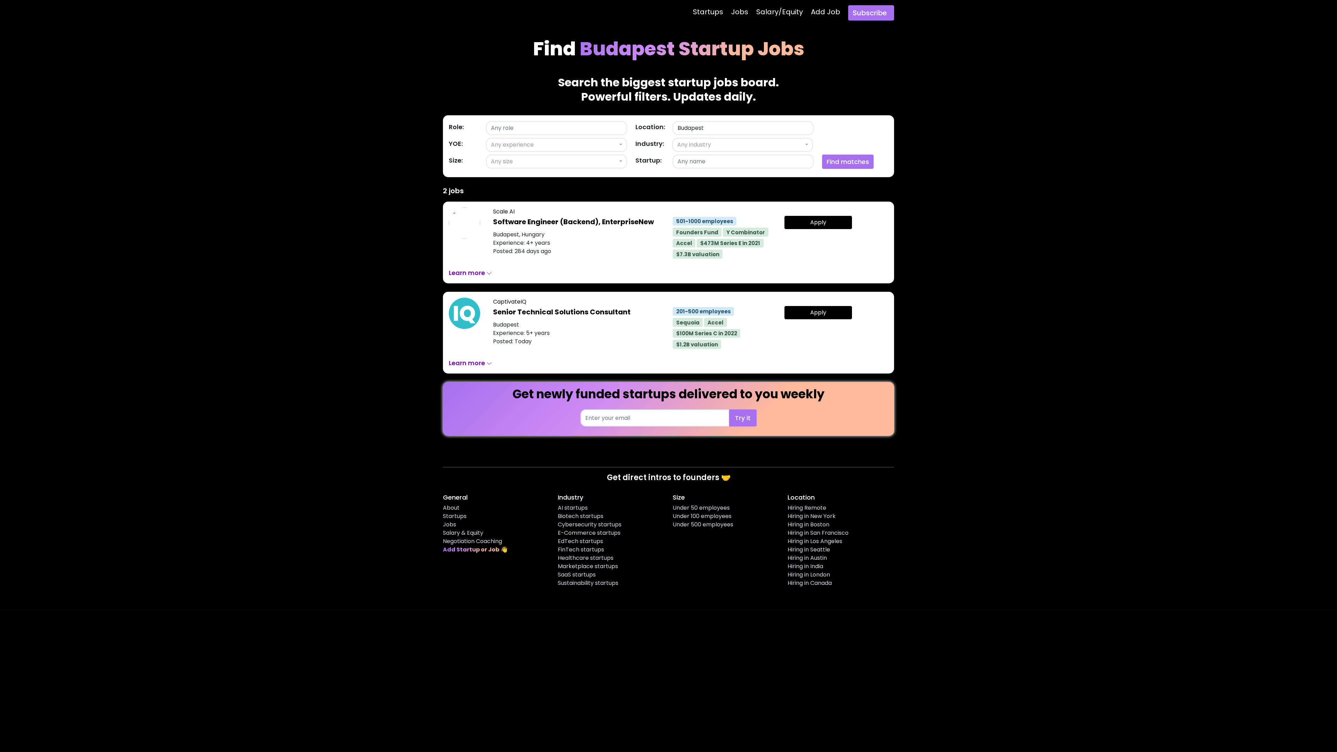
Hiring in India (805, 566)
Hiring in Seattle (809, 550)
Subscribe (870, 13)
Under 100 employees (702, 516)
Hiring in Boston (808, 524)
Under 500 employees (703, 524)
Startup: (648, 160)
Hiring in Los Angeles (815, 541)
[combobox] (556, 145)
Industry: (649, 143)
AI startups (573, 508)
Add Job (825, 12)
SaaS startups (577, 575)
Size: (456, 160)
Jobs (739, 12)
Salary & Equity (463, 533)
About (451, 508)
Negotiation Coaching (472, 541)
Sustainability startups (588, 583)
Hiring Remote (807, 508)
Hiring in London (809, 575)
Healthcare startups (585, 558)
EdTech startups (580, 541)
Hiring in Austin (807, 558)
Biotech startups (580, 516)
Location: (650, 127)
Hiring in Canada (810, 583)
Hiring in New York (812, 516)
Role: (456, 127)
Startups (708, 12)
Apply (818, 222)
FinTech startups (581, 550)
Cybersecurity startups (589, 524)
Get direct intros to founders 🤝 (668, 477)
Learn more (467, 272)
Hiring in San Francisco (818, 533)
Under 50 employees (701, 508)
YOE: (456, 143)
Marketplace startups (588, 566)
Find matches (848, 161)
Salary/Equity (779, 12)
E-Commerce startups (589, 533)
